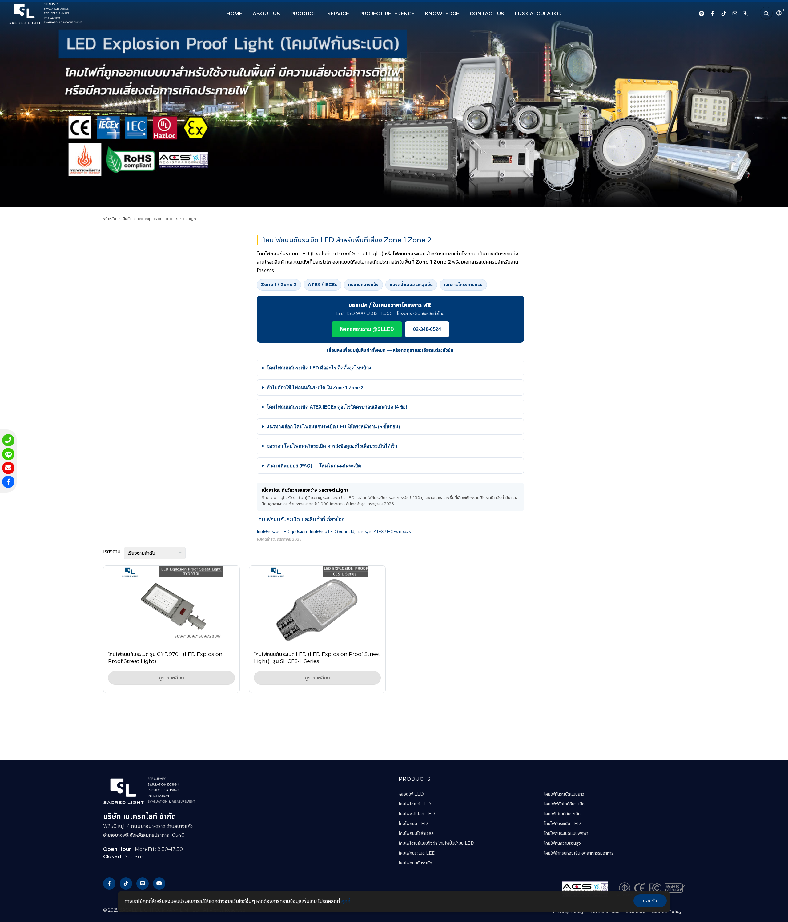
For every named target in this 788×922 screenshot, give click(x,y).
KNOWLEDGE (442, 14)
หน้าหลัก (109, 218)
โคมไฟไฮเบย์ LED (415, 804)
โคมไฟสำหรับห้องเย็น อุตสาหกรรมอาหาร (578, 853)
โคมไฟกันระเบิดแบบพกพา (566, 833)
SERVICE (338, 14)
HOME (234, 14)
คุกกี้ (345, 901)
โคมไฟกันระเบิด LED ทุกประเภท (282, 531)
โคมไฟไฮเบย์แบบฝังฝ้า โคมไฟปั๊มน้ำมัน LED (436, 843)
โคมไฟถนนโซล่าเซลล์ (416, 833)
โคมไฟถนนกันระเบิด (415, 863)
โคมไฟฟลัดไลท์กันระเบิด (564, 804)
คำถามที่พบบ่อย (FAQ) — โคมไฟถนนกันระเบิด (314, 465)
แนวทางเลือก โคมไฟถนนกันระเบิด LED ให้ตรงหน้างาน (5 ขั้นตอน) (333, 426)
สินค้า (127, 218)
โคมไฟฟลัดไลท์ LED (417, 813)
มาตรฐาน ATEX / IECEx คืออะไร (384, 531)
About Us (266, 14)
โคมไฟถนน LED (413, 823)
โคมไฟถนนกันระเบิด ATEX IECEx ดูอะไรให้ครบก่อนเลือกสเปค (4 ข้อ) (337, 406)
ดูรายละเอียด (171, 678)
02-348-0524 (427, 329)
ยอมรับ (650, 901)
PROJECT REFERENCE (387, 14)
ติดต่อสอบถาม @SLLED (367, 329)
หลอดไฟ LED (411, 794)
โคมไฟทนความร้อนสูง (562, 843)
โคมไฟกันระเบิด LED (417, 853)
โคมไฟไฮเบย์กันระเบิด (562, 813)
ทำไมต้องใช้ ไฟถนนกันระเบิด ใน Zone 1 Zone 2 (315, 387)
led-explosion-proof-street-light (168, 218)
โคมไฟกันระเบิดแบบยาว (564, 794)
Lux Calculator (538, 14)
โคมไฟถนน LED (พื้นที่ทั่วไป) (333, 531)
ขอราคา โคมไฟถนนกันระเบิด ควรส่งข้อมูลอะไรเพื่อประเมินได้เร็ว (332, 446)
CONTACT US (487, 14)
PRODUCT (304, 14)
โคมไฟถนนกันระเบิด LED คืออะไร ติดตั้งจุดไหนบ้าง (319, 367)
